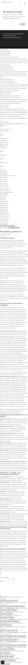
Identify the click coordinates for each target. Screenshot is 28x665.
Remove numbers (22, 645)
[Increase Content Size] (0, 133)
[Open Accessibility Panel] (0, 574)
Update (11, 656)
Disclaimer (17, 34)
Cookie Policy (9, 35)
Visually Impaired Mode (6, 66)
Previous (8, 630)
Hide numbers (4, 645)
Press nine (8, 640)
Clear (8, 649)
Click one (3, 640)
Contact (8, 37)
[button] (14, 139)
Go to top (3, 617)
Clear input (3, 649)
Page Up (10, 613)
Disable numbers (12, 645)
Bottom (10, 621)
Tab (1, 625)
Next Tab (9, 625)
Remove (12, 649)
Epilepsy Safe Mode (5, 53)
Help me (6, 600)
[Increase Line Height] (0, 157)
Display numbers (13, 636)
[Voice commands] (0, 595)
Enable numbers (21, 636)
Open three (14, 640)
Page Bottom (16, 621)
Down (8, 610)
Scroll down (3, 610)
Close (8, 664)
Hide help (3, 606)
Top (7, 617)
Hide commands (10, 606)
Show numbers (4, 636)
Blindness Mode (4, 105)
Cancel (5, 660)
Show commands (13, 600)
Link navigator (3, 222)
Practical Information (15, 37)
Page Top (11, 617)
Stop (2, 660)
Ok (9, 653)
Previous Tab (14, 630)
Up (6, 613)
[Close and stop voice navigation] (1, 595)
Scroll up (3, 613)
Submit (6, 653)
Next (5, 625)
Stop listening (11, 660)
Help (2, 600)
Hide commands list (19, 606)
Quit (5, 664)
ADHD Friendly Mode (5, 92)
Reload (2, 656)
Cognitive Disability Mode (7, 79)
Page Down (13, 610)
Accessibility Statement (14, 227)
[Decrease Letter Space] (0, 168)
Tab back (3, 630)
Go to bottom (4, 621)
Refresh (7, 656)
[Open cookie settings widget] (3, 662)
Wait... (14, 579)
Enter (2, 653)
